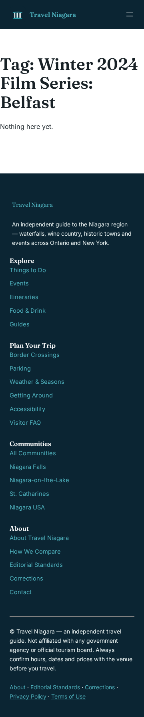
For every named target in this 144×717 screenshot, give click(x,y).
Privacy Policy (28, 696)
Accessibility (27, 409)
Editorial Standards (36, 564)
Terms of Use (68, 696)
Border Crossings (35, 354)
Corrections (26, 578)
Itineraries (24, 297)
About (18, 687)
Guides (20, 324)
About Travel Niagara (39, 538)
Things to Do (28, 270)
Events (19, 283)
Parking (20, 368)
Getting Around (31, 395)
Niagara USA (27, 507)
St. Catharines (29, 493)
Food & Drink (28, 310)
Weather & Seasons (37, 381)
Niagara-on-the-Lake (39, 480)
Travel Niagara (53, 14)
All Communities (33, 453)
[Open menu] (129, 14)
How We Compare (35, 551)
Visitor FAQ (25, 422)
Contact (21, 592)
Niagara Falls (28, 467)
